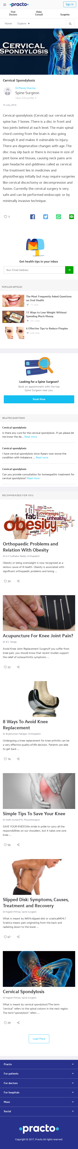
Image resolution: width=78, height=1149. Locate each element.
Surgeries (64, 15)
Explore (21, 23)
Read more (30, 436)
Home (8, 23)
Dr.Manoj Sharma (25, 88)
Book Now (39, 399)
